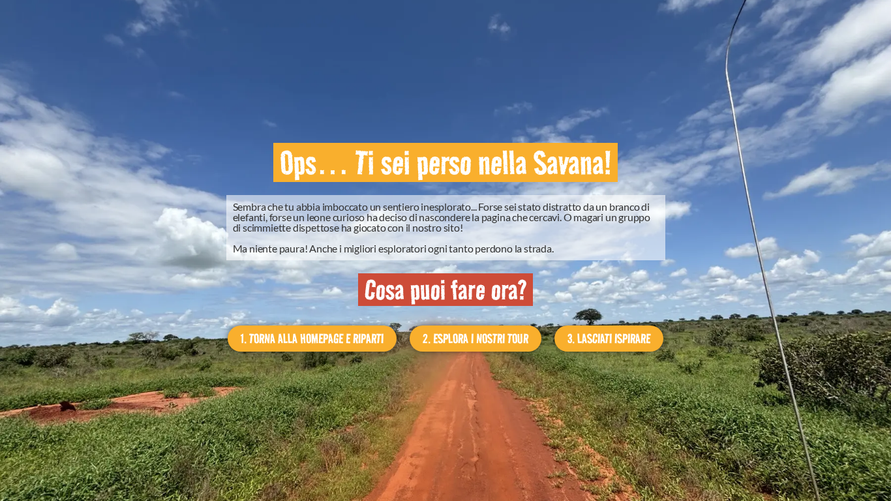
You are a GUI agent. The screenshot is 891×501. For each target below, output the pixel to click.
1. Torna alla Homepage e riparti (312, 338)
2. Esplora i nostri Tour (475, 338)
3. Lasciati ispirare (608, 338)
